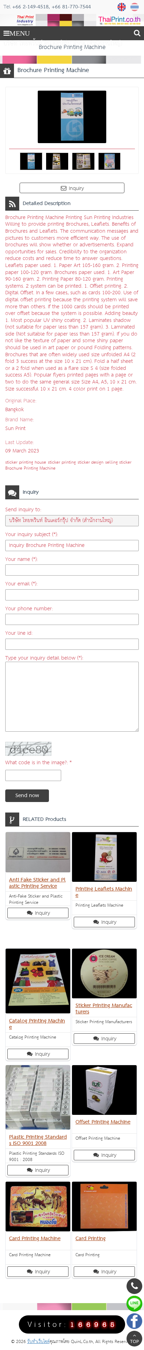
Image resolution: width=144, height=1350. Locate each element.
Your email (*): (21, 584)
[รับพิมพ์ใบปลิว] (135, 7)
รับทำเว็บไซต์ (38, 1342)
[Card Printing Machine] (38, 1208)
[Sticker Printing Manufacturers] (104, 975)
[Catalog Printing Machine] (38, 982)
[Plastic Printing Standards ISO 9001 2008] (38, 1098)
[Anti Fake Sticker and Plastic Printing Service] (38, 854)
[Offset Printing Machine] (104, 1091)
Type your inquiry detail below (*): (44, 658)
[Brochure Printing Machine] (122, 7)
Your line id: (19, 633)
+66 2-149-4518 (30, 7)
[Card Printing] (104, 1208)
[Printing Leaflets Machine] (104, 858)
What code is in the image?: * (38, 762)
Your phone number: (29, 608)
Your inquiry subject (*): (31, 534)
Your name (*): (21, 559)
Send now (27, 796)
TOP (134, 1342)
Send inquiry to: (23, 509)
